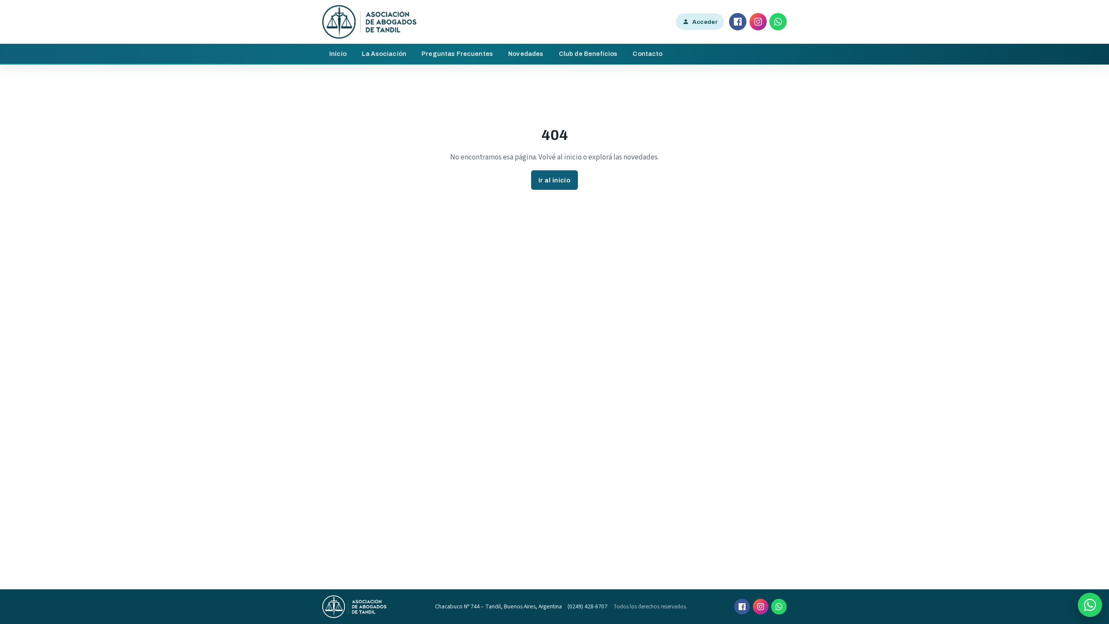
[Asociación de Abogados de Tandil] (370, 22)
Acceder (705, 22)
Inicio (338, 53)
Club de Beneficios (588, 53)
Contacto (647, 53)
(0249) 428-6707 (587, 606)
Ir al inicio (554, 180)
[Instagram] (758, 21)
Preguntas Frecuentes (457, 53)
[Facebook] (737, 21)
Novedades (525, 53)
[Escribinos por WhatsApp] (1090, 605)
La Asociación (384, 53)
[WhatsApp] (778, 21)
